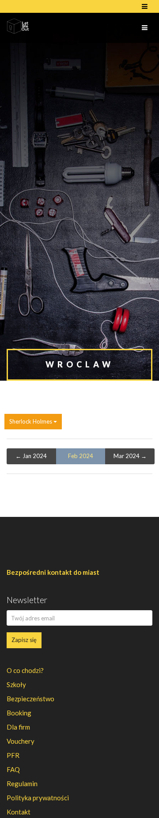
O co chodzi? (25, 670)
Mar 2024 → (130, 455)
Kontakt (18, 812)
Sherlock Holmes (31, 421)
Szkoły (16, 684)
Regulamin (22, 783)
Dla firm (18, 727)
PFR (13, 755)
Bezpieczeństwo (30, 699)
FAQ (13, 769)
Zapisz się (24, 639)
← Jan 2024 (31, 455)
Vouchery (20, 741)
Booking (19, 713)
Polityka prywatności (38, 798)
